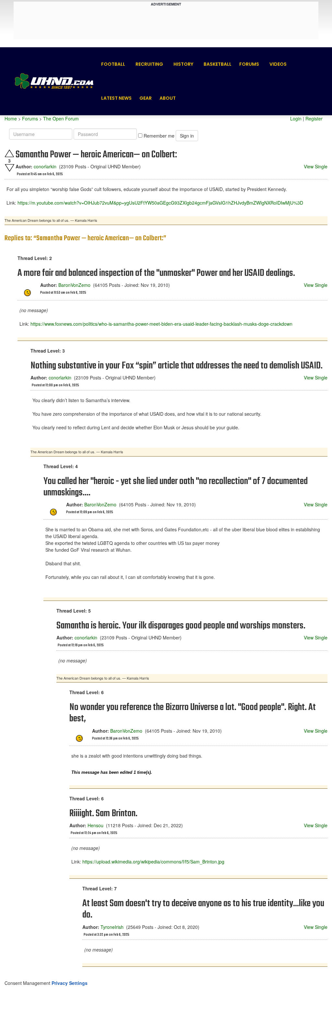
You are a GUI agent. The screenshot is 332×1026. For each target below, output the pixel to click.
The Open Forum (61, 118)
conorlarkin (45, 166)
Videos (278, 64)
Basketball (217, 64)
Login (296, 118)
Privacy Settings (70, 983)
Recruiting (149, 64)
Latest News (116, 98)
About (168, 98)
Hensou (95, 825)
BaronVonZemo (74, 285)
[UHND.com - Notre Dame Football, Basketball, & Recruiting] (54, 81)
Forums (249, 64)
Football (113, 64)
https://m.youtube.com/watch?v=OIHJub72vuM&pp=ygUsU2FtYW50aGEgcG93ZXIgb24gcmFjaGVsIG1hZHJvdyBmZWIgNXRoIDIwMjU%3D (160, 202)
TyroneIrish (112, 927)
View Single (315, 166)
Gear (145, 98)
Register (314, 118)
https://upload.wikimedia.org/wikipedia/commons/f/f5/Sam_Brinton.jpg (153, 861)
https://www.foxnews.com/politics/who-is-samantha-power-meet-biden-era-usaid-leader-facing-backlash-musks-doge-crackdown (161, 324)
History (183, 64)
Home (11, 118)
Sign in (187, 135)
